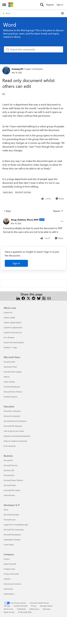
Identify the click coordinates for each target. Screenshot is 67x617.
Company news (9, 569)
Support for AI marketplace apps (16, 524)
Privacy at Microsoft (11, 574)
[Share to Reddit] (33, 298)
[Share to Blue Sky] (38, 298)
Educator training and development (17, 436)
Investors (7, 579)
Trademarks (21, 609)
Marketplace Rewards (12, 539)
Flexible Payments (10, 397)
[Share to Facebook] (23, 298)
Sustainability (9, 594)
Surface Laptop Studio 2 (13, 322)
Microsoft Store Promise (13, 392)
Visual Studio (9, 544)
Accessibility (8, 589)
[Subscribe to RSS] (43, 298)
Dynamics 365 (9, 470)
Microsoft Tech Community (14, 529)
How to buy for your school (14, 431)
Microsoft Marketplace (12, 534)
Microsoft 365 (9, 475)
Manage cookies (46, 606)
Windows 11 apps (10, 347)
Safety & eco (34, 609)
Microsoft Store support (13, 372)
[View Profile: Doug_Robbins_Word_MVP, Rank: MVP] (6, 221)
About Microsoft (10, 564)
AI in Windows (9, 337)
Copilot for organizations (13, 327)
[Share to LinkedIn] (18, 298)
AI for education (10, 446)
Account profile (9, 362)
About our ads (9, 612)
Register (50, 4)
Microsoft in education (12, 411)
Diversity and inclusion (12, 584)
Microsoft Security (10, 465)
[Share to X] (28, 298)
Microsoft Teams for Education (15, 421)
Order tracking (9, 382)
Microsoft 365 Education (13, 426)
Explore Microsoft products (14, 342)
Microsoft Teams (10, 485)
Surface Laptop (9, 317)
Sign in (16, 263)
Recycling (46, 609)
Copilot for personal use (13, 332)
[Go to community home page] (10, 4)
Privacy (33, 606)
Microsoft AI (8, 460)
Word (8, 13)
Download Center (10, 367)
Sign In (60, 4)
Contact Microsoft (20, 606)
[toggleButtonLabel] (62, 13)
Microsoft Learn (10, 519)
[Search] (42, 5)
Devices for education (12, 416)
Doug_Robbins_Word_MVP (24, 219)
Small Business (9, 495)
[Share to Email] (49, 298)
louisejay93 (17, 68)
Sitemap (7, 606)
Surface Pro (8, 312)
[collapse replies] (33, 217)
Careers (7, 559)
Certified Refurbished (12, 387)
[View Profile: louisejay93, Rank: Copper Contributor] (6, 70)
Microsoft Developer (11, 514)
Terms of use (8, 609)
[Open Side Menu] (4, 4)
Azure (6, 509)
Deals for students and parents (15, 441)
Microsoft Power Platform (13, 480)
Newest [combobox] (58, 211)
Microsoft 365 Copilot (12, 490)
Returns (7, 377)
